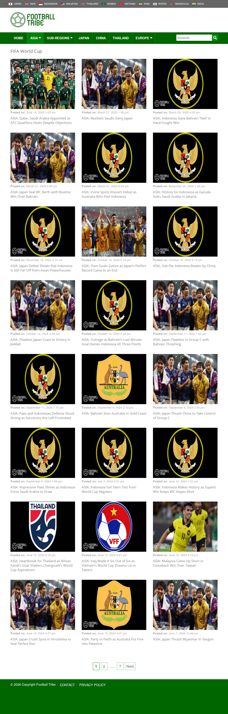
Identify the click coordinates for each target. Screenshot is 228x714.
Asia (34, 38)
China (101, 38)
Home (18, 38)
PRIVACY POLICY (92, 684)
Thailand (121, 38)
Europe (142, 38)
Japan (84, 38)
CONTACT (67, 684)
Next (130, 666)
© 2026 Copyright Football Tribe (33, 684)
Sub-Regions (58, 38)
